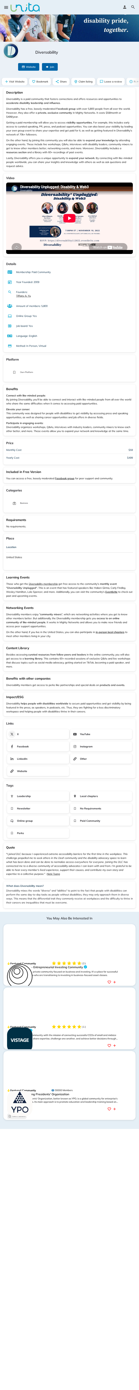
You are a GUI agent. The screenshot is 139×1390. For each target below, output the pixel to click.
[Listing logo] (11, 51)
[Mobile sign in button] (124, 7)
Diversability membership (43, 584)
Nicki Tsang (53, 874)
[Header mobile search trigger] (133, 7)
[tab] (69, 548)
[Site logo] (25, 7)
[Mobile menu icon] (6, 7)
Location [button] (11, 547)
